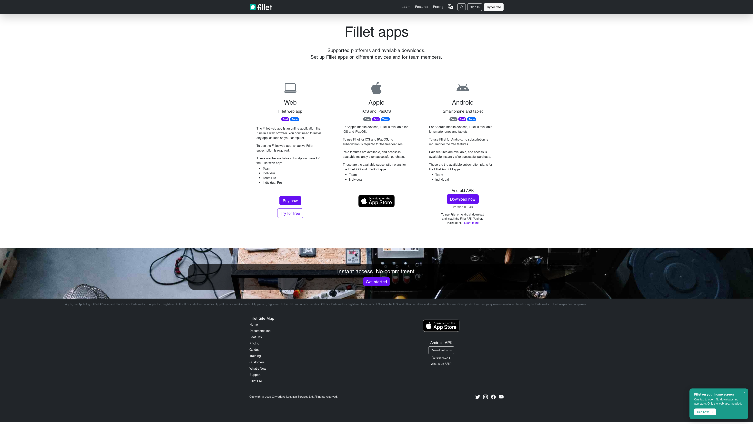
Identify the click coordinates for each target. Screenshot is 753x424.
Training (255, 356)
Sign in (475, 7)
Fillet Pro (255, 381)
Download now (462, 199)
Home (253, 324)
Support (254, 374)
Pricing (438, 6)
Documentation (260, 330)
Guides (254, 349)
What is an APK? (441, 364)
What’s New (257, 368)
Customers (257, 362)
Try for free (493, 7)
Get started (376, 281)
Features (255, 337)
